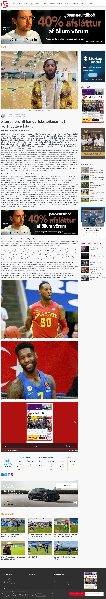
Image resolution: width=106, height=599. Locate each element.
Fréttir (13, 3)
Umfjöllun (68, 584)
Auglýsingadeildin (33, 582)
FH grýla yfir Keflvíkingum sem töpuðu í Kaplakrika (12, 535)
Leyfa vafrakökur (77, 594)
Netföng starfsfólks (34, 584)
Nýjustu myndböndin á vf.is (91, 243)
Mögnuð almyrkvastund (97, 256)
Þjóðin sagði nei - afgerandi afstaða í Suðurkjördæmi (97, 171)
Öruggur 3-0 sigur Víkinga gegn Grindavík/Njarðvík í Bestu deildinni (39, 536)
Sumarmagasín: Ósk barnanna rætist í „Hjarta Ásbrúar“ (97, 277)
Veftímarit (68, 586)
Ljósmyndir (75, 3)
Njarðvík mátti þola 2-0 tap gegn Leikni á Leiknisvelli (13, 558)
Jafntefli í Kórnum (34, 557)
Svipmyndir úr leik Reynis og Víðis (64, 558)
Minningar (59, 3)
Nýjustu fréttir (8, 514)
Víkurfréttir (83, 3)
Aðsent (45, 3)
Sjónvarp (52, 3)
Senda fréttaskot (33, 586)
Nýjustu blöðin (32, 578)
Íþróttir (32, 3)
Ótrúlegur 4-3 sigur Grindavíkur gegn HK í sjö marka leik (65, 535)
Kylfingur (91, 3)
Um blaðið (31, 580)
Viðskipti (38, 3)
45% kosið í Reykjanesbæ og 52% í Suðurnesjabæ (97, 193)
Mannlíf (19, 3)
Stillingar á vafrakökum (94, 594)
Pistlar (25, 3)
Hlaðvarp (67, 3)
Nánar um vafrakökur (41, 596)
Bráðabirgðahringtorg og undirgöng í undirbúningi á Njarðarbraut (97, 185)
